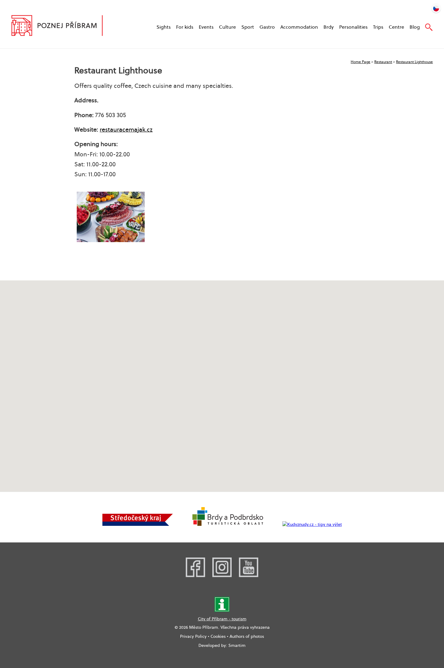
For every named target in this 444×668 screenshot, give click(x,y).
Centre (396, 27)
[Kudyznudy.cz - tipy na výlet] (312, 524)
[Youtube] (248, 576)
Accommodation (299, 27)
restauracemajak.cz (126, 129)
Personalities (353, 27)
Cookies (218, 636)
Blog (415, 27)
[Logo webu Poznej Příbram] (63, 26)
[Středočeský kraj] (137, 524)
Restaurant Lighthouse (414, 61)
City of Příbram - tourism (222, 619)
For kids (184, 27)
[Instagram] (222, 576)
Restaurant (383, 61)
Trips (378, 27)
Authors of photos (247, 636)
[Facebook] (195, 576)
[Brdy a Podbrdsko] (227, 524)
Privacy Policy (193, 636)
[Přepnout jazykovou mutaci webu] (436, 8)
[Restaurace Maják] (111, 217)
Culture (227, 27)
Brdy (328, 27)
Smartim (237, 645)
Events (206, 27)
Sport (247, 27)
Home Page (360, 61)
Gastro (267, 27)
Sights (163, 27)
